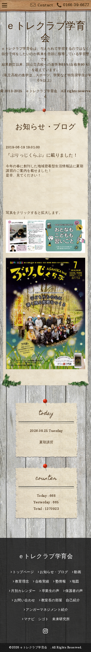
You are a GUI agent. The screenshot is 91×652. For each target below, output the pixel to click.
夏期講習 (46, 442)
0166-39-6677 (76, 4)
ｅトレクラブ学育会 (48, 556)
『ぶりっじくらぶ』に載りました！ (42, 155)
